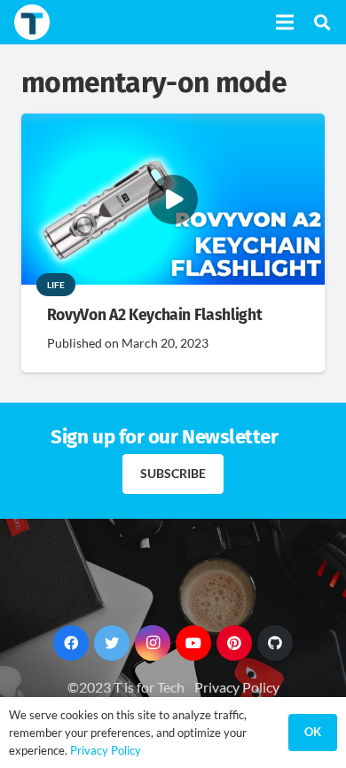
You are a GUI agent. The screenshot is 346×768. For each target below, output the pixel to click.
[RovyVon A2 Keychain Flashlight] (173, 125)
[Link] (32, 22)
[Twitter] (112, 643)
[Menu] (284, 22)
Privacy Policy (236, 686)
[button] (322, 22)
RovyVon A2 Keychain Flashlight (154, 315)
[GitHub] (275, 643)
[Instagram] (152, 643)
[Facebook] (71, 643)
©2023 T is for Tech (126, 686)
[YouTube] (193, 643)
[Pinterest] (234, 643)
